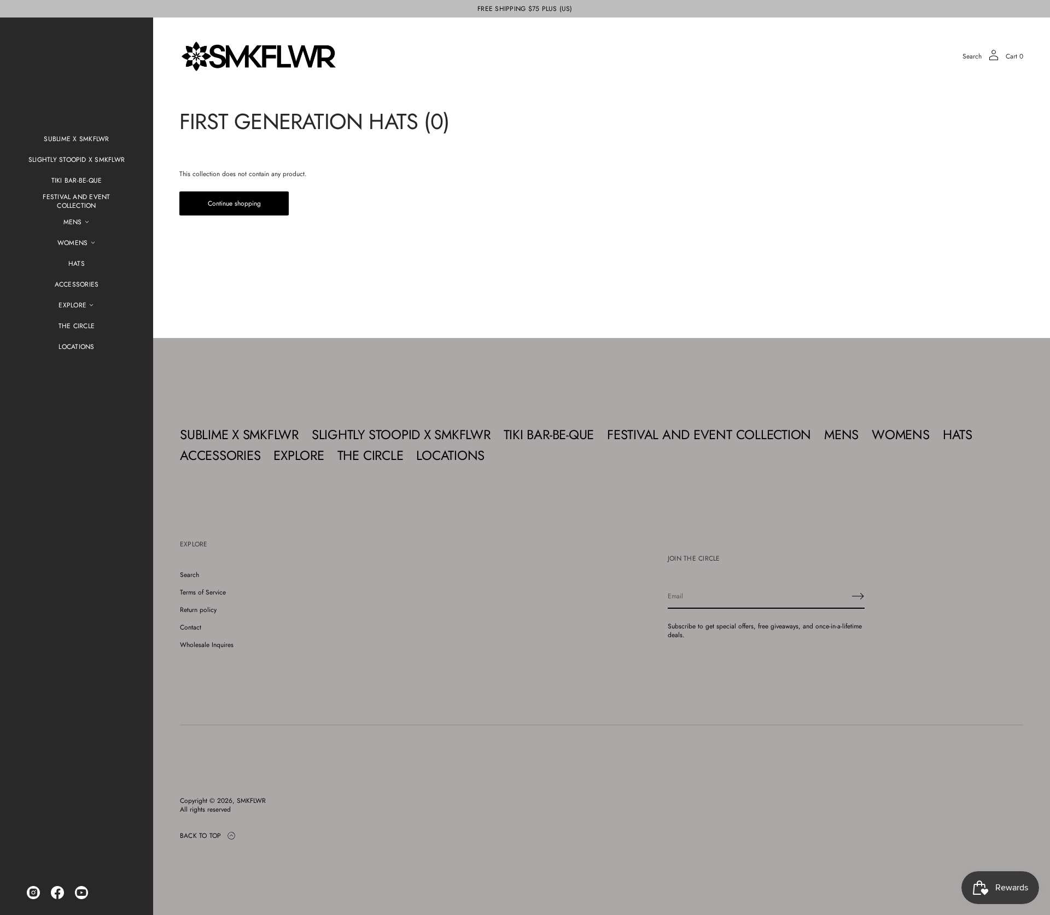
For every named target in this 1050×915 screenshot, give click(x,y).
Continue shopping (234, 203)
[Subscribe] (858, 596)
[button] (972, 56)
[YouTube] (81, 893)
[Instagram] (33, 893)
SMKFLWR (251, 800)
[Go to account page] (993, 58)
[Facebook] (57, 893)
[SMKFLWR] (258, 56)
